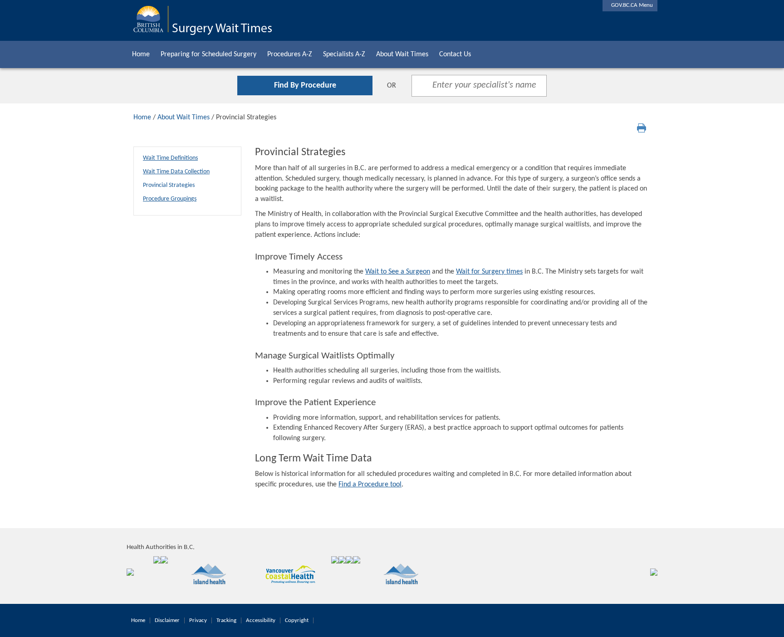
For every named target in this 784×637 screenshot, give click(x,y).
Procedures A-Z (289, 54)
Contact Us (455, 54)
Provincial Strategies (169, 185)
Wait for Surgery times (489, 271)
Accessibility (260, 620)
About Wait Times (402, 54)
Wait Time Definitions (170, 158)
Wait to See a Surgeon (397, 271)
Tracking (226, 620)
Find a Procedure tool (370, 484)
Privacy (198, 620)
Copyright (297, 620)
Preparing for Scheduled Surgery (208, 54)
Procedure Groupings (169, 199)
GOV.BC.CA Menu (630, 5)
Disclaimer (167, 620)
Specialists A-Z (344, 54)
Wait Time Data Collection (176, 171)
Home (141, 54)
